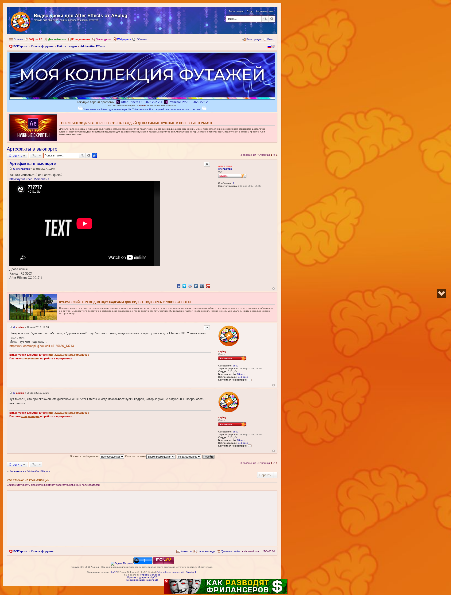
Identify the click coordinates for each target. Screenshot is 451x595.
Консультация (81, 39)
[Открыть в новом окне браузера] (122, 563)
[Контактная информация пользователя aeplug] (250, 379)
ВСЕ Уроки (20, 551)
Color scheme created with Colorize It (176, 572)
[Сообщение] (10, 168)
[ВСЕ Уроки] (21, 20)
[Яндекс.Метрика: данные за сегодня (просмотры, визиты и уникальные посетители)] (122, 564)
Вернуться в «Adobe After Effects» (30, 471)
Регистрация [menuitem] (253, 39)
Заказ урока (103, 39)
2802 (235, 365)
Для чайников (57, 39)
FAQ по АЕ (35, 39)
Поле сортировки (135, 456)
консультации (30, 358)
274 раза (243, 377)
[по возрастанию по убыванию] (189, 456)
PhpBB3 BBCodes (150, 574)
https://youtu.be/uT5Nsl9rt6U (29, 179)
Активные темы (264, 11)
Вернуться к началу (273, 288)
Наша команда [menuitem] (206, 551)
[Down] (441, 293)
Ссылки (18, 39)
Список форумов (42, 551)
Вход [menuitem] (270, 39)
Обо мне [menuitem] (142, 39)
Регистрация (236, 11)
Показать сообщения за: (85, 456)
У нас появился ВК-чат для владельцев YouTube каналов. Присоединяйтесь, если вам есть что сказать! (142, 109)
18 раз (241, 374)
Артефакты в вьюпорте (32, 149)
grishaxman (225, 168)
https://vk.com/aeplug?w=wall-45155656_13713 (41, 346)
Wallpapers (124, 39)
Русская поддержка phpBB (142, 577)
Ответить (16, 155)
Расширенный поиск (271, 19)
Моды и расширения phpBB (142, 580)
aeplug (222, 351)
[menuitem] (184, 551)
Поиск (264, 19)
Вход (250, 11)
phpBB (113, 572)
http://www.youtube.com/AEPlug (68, 354)
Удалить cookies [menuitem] (230, 551)
